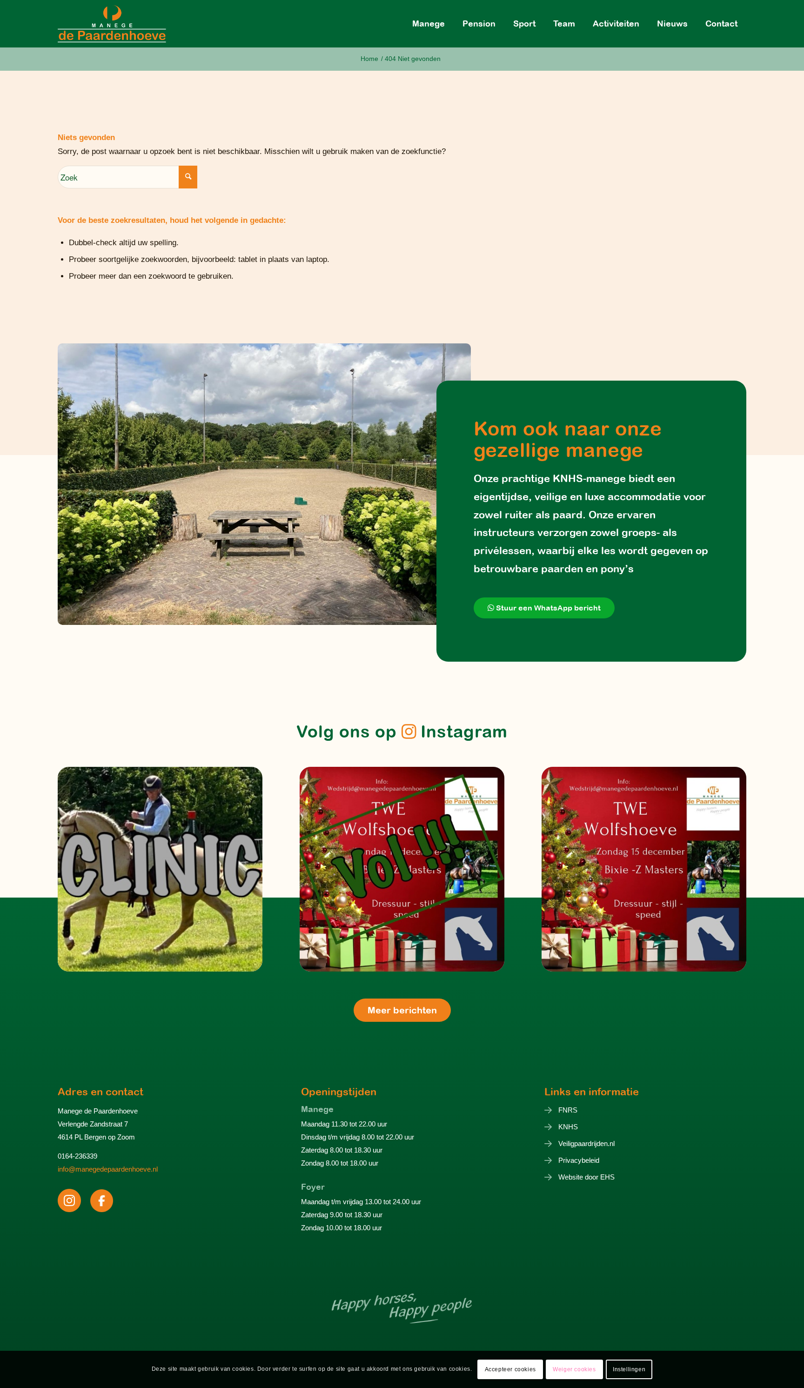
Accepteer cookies (510, 1369)
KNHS (568, 1127)
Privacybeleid (578, 1160)
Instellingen (629, 1369)
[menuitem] (428, 23)
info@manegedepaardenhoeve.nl (108, 1169)
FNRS (567, 1110)
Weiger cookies (574, 1369)
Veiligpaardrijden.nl (586, 1143)
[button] (160, 869)
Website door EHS (586, 1177)
